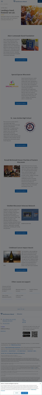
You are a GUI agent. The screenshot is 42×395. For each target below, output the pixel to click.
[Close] (40, 383)
